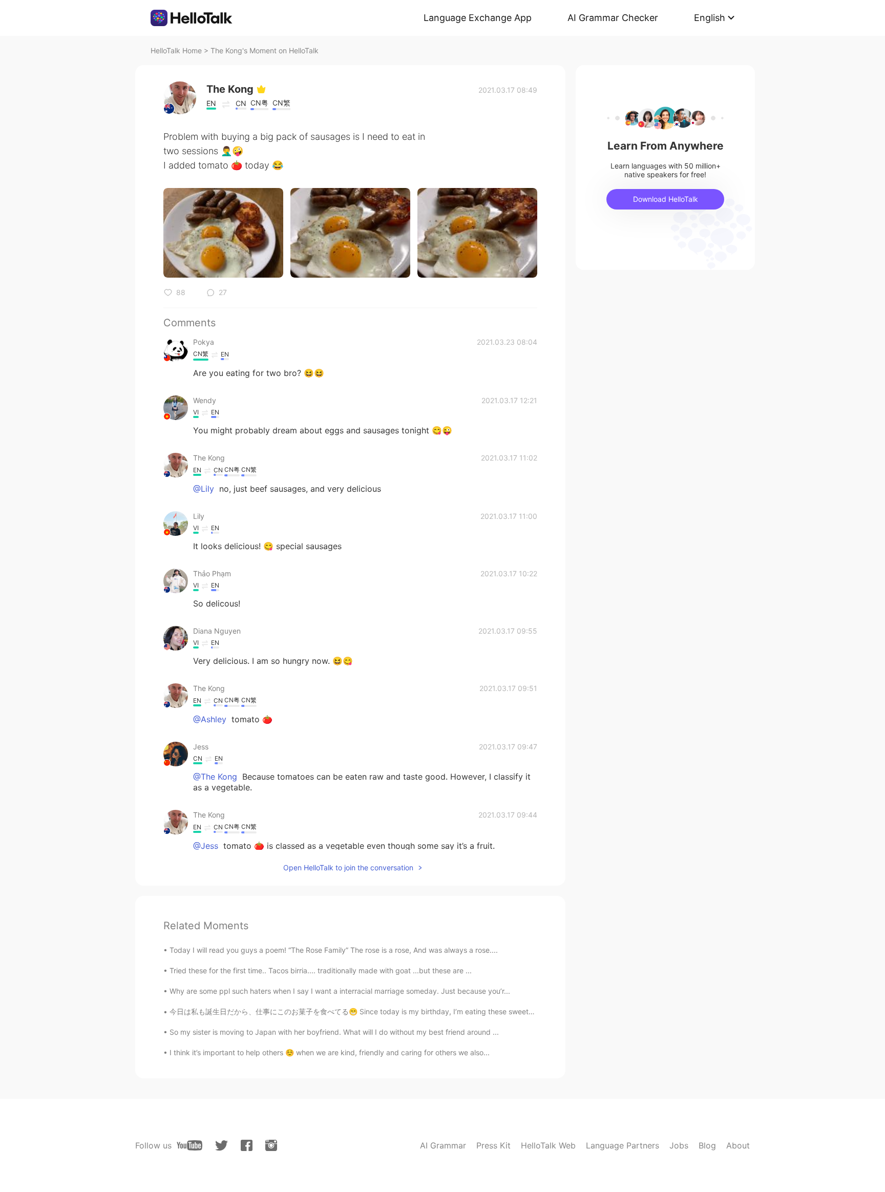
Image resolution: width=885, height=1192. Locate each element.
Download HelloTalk (665, 199)
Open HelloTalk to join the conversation (348, 867)
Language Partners (622, 1145)
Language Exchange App (478, 17)
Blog (707, 1145)
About (738, 1145)
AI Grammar (443, 1145)
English (709, 17)
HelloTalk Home (176, 50)
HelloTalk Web (548, 1145)
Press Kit (493, 1145)
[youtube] (189, 1145)
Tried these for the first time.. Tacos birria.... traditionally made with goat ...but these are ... (321, 970)
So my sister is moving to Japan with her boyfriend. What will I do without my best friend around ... (334, 1032)
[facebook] (246, 1145)
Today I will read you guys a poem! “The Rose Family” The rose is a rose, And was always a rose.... (334, 950)
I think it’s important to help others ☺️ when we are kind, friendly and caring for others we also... (330, 1052)
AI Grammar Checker (612, 17)
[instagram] (271, 1145)
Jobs (678, 1145)
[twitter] (221, 1145)
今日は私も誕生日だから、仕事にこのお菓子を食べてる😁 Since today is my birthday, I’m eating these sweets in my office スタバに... (390, 1011)
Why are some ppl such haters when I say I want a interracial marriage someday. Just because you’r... (340, 991)
